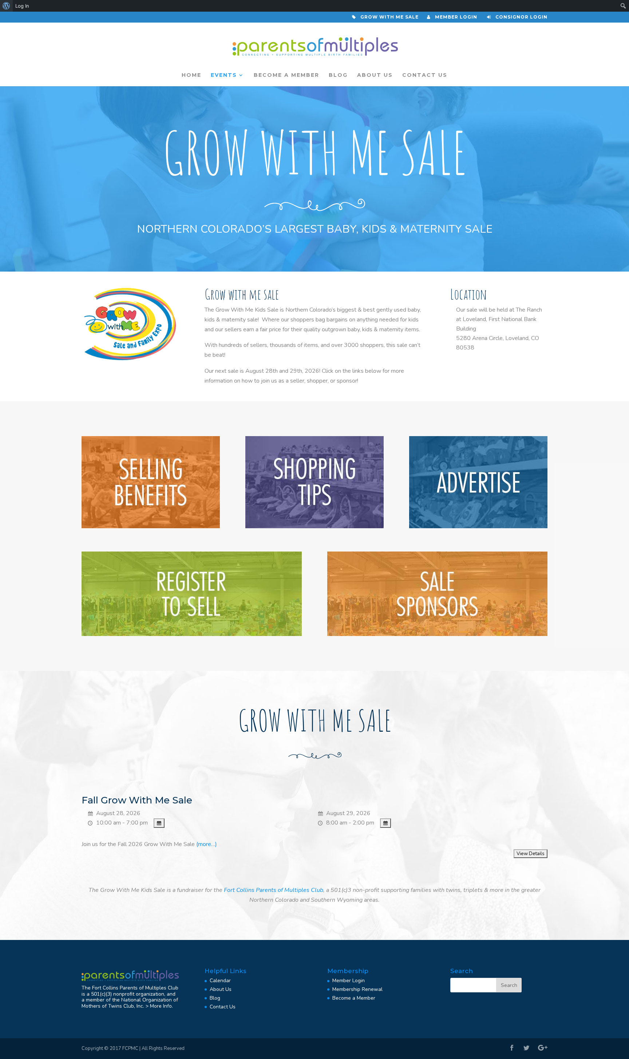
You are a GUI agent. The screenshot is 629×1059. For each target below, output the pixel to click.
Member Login (454, 17)
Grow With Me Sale (388, 17)
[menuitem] (6, 6)
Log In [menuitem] (22, 6)
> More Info (159, 1006)
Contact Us (424, 75)
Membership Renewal (357, 989)
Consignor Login (519, 17)
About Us (375, 75)
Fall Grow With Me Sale (137, 800)
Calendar (220, 980)
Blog (338, 75)
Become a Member (286, 75)
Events (224, 75)
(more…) (206, 844)
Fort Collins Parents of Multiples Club (273, 890)
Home (191, 75)
